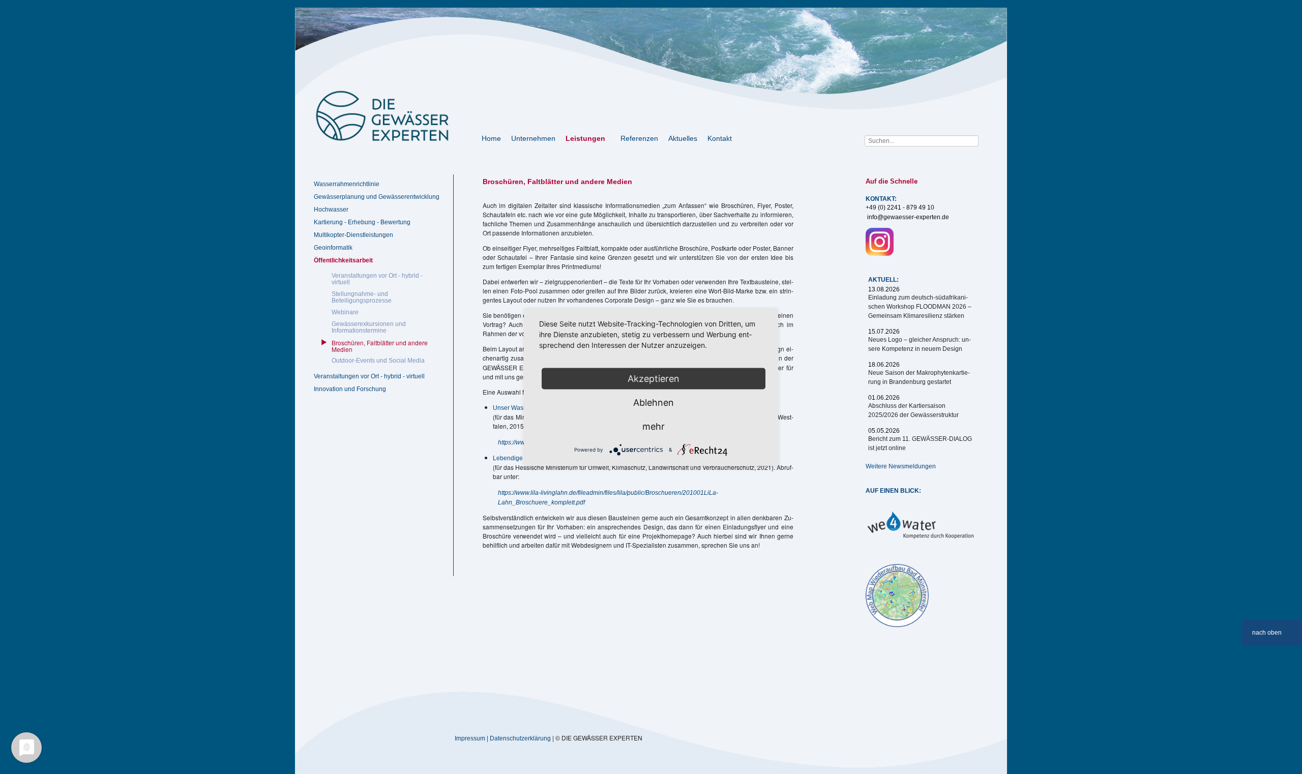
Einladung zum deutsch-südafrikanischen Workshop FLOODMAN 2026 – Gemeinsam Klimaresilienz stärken (919, 306)
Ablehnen (653, 402)
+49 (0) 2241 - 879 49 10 (900, 207)
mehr (653, 426)
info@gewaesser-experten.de (908, 217)
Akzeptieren (653, 378)
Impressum (470, 738)
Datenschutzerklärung (520, 738)
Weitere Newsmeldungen (901, 466)
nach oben (1267, 632)
